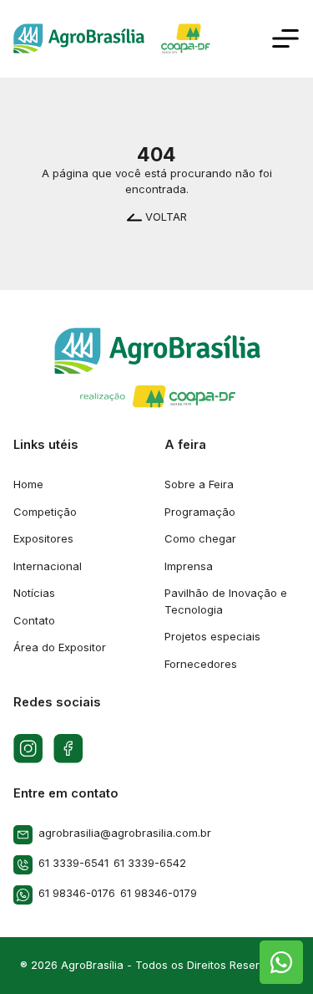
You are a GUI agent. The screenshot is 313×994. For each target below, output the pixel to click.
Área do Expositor (59, 647)
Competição (45, 511)
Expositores (43, 538)
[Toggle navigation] (285, 38)
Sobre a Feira (199, 484)
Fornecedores (200, 663)
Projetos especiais (212, 636)
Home (28, 484)
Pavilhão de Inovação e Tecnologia (225, 601)
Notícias (34, 592)
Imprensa (188, 566)
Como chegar (200, 538)
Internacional (47, 566)
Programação (199, 511)
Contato (34, 620)
